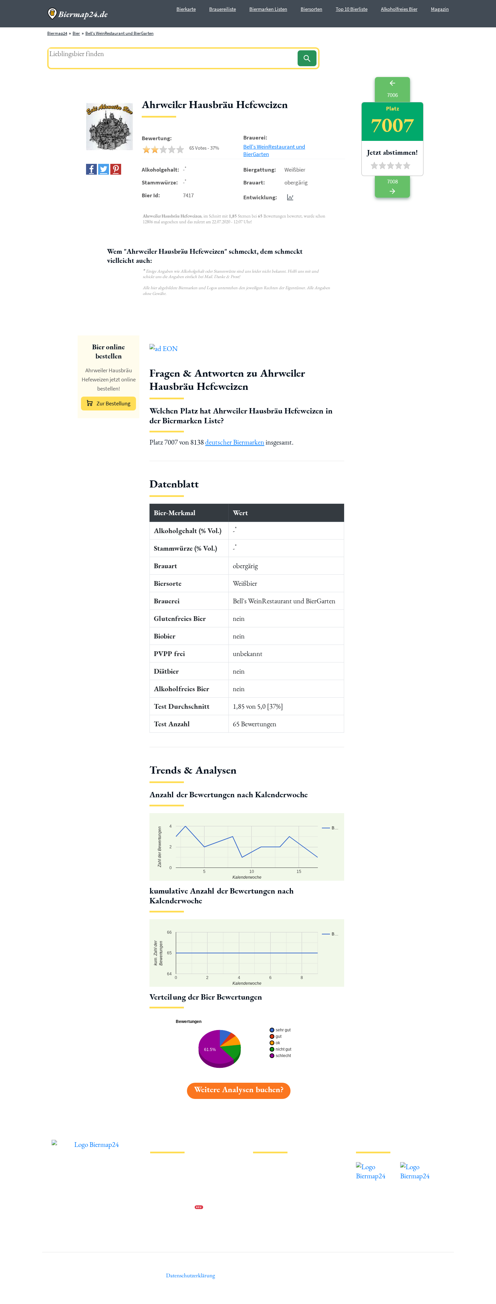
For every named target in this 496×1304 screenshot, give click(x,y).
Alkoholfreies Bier (399, 9)
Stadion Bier (264, 1197)
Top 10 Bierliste (351, 9)
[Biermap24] (77, 13)
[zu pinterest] (115, 169)
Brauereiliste (222, 9)
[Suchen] (307, 58)
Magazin (440, 9)
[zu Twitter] (103, 169)
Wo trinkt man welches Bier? (279, 1229)
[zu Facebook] (91, 169)
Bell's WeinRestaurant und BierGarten (119, 33)
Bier (76, 33)
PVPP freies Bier (267, 1208)
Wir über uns (161, 1197)
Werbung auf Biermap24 (172, 1208)
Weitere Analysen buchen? (238, 1089)
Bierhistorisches (267, 1219)
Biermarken (264, 1186)
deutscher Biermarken (234, 442)
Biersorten (311, 9)
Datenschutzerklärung (170, 1186)
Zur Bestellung (114, 403)
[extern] (377, 1166)
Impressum (160, 1175)
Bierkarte (186, 9)
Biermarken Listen (268, 9)
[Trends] (288, 197)
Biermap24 (57, 33)
